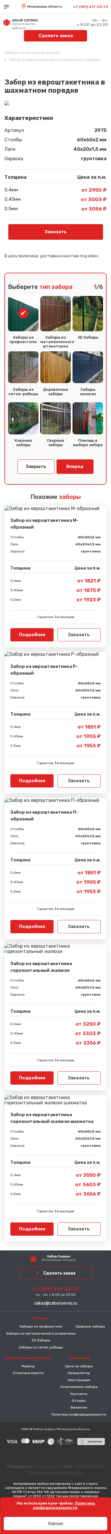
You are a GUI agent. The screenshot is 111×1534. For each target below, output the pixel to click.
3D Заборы (88, 337)
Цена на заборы (79, 1366)
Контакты (78, 1394)
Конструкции (79, 1380)
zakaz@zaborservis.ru (55, 1303)
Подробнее (32, 634)
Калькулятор (79, 1373)
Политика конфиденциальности (79, 1414)
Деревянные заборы (55, 392)
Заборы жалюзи (88, 392)
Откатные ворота (28, 1373)
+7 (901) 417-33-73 (90, 7)
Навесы (28, 1366)
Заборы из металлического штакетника (55, 341)
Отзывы (79, 1401)
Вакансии (79, 1407)
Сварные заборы (55, 442)
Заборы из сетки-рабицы (23, 392)
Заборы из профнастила (23, 339)
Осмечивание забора (78, 1387)
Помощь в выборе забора (88, 442)
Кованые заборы (23, 442)
